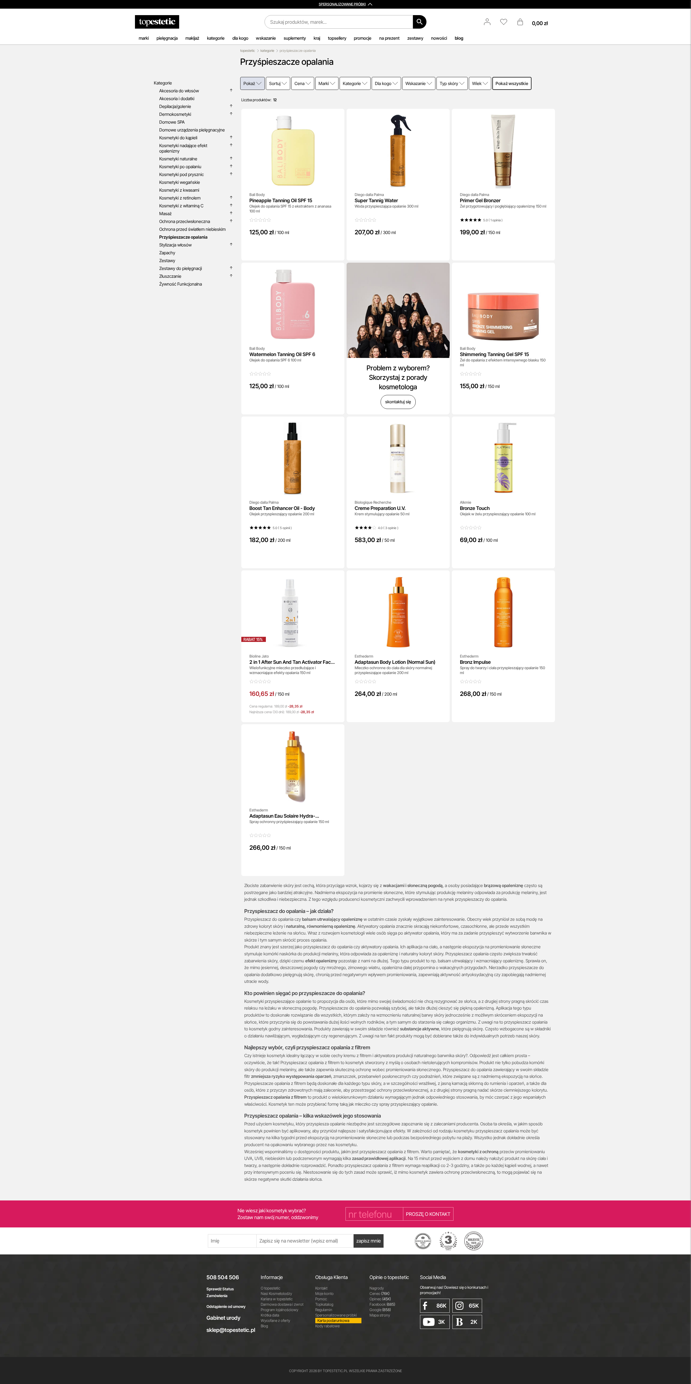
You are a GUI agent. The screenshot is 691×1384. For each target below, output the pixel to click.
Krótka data (270, 1315)
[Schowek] (506, 21)
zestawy (415, 38)
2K (473, 1322)
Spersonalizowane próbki (336, 1315)
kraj (317, 38)
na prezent (389, 38)
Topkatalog (324, 1304)
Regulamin (323, 1309)
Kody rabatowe (327, 1326)
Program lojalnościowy (279, 1309)
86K (441, 1305)
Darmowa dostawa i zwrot (282, 1304)
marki (144, 38)
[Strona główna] (157, 22)
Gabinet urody (223, 1318)
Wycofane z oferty (275, 1320)
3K (441, 1322)
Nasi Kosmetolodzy (276, 1293)
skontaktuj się (398, 401)
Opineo (380, 1299)
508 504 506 (222, 1277)
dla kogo (240, 38)
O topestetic (270, 1288)
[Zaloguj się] (490, 21)
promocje (362, 38)
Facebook (382, 1304)
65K (474, 1305)
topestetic (247, 51)
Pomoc (321, 1299)
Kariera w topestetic (277, 1299)
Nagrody (377, 1288)
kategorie (216, 38)
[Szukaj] (419, 22)
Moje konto (324, 1293)
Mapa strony (380, 1315)
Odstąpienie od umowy (226, 1306)
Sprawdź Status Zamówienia (220, 1292)
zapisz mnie (368, 1241)
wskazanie (266, 38)
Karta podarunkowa (333, 1320)
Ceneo (379, 1293)
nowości (439, 38)
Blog (264, 1326)
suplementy (295, 38)
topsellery (337, 38)
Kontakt (321, 1288)
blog (459, 38)
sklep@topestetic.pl (229, 1330)
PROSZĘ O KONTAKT (428, 1214)
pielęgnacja (167, 38)
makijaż (192, 38)
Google (380, 1309)
